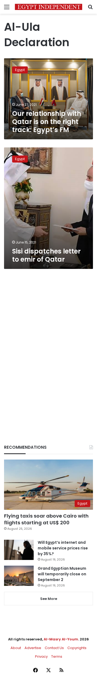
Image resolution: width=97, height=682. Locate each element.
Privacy (41, 656)
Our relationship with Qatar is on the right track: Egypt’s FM (46, 121)
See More (48, 598)
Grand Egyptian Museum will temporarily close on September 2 (62, 574)
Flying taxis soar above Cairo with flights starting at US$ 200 (46, 519)
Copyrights (76, 647)
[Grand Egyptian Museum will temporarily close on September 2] (19, 576)
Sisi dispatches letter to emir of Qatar (46, 255)
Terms (56, 656)
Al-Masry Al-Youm (61, 639)
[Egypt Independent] (48, 7)
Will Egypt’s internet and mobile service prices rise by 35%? (63, 548)
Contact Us (54, 647)
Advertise (33, 647)
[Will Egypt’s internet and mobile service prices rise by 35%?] (19, 550)
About (16, 647)
